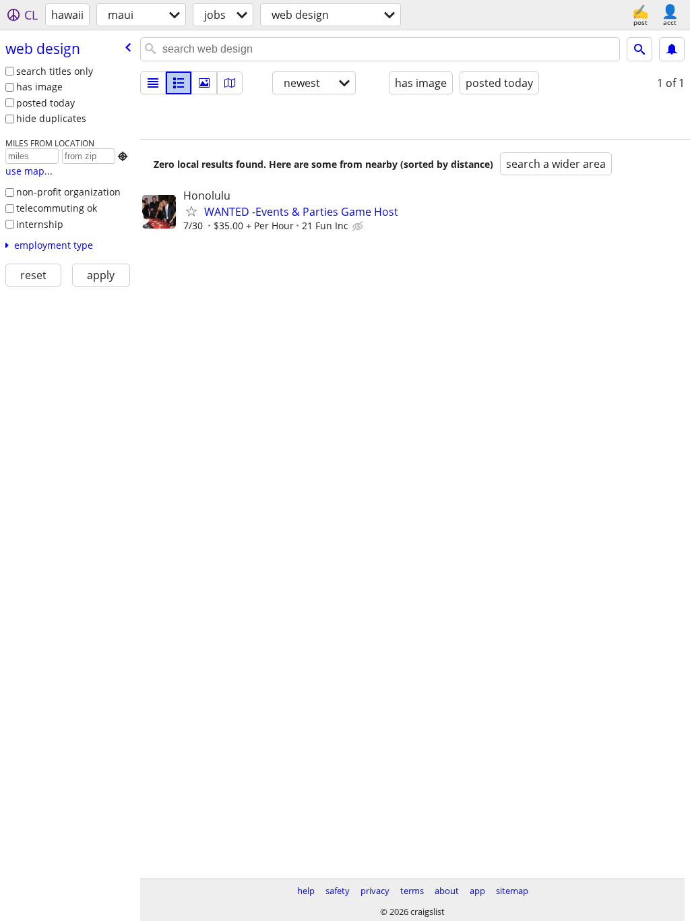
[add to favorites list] (191, 211)
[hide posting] (359, 226)
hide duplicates (51, 118)
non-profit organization (68, 191)
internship (39, 224)
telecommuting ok (56, 208)
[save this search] (672, 49)
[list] (153, 82)
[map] (230, 82)
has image (39, 86)
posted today (45, 102)
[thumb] (178, 82)
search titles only (54, 71)
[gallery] (204, 82)
